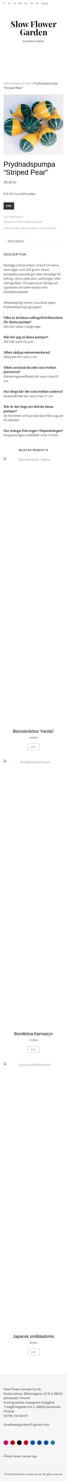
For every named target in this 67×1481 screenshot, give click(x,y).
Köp (9, 206)
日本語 (44, 3)
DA (26, 3)
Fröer (27, 83)
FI (5, 3)
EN (31, 3)
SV (14, 3)
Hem (7, 83)
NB (20, 3)
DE (37, 3)
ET (9, 3)
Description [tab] (16, 241)
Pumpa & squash (32, 221)
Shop (16, 83)
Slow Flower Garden (33, 28)
